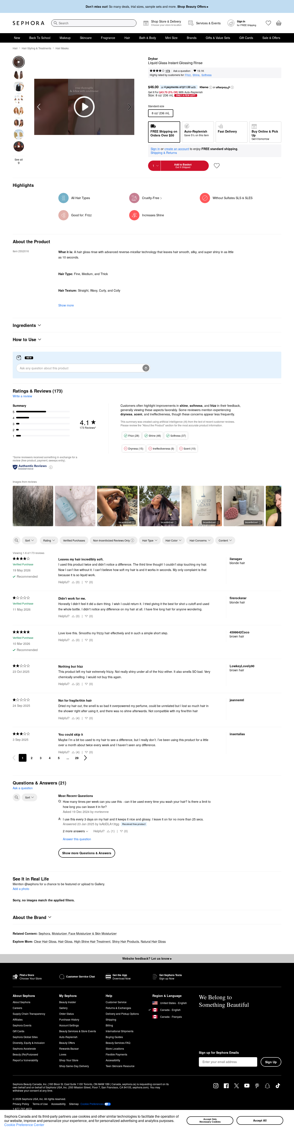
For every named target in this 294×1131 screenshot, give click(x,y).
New (17, 38)
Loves (62, 1054)
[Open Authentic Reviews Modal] (51, 467)
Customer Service (116, 1002)
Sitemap (74, 1104)
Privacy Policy (21, 1104)
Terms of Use (40, 1104)
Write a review (22, 396)
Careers (17, 1008)
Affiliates (18, 1019)
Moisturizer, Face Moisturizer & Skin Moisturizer (84, 933)
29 (77, 758)
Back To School (39, 38)
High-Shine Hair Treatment (92, 941)
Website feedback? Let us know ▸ (147, 958)
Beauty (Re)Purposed (25, 1054)
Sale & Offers (271, 38)
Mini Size (171, 38)
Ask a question (181, 71)
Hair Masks (62, 48)
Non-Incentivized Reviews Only (111, 540)
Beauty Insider (67, 1002)
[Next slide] (129, 107)
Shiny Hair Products (125, 941)
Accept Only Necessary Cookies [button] (210, 1120)
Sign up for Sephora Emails (219, 1053)
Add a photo (21, 889)
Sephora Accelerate (24, 1048)
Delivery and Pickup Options (122, 1013)
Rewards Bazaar (69, 1048)
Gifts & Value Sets (218, 38)
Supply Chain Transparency (29, 1013)
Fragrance (108, 38)
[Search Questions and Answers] (16, 797)
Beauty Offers (67, 1042)
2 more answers (74, 831)
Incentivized (125, 522)
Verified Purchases (74, 540)
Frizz (188, 75)
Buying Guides (114, 1037)
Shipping (111, 1019)
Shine (196, 75)
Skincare (86, 38)
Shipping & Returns (164, 152)
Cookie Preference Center (24, 1125)
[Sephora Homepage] (28, 23)
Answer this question (77, 839)
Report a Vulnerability (25, 1060)
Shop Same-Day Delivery (74, 1066)
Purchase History (69, 1019)
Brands (192, 38)
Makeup (65, 38)
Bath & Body (147, 38)
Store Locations (115, 1048)
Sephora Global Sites (25, 1037)
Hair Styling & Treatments (36, 48)
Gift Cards (246, 38)
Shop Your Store (68, 1060)
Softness (206, 75)
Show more (66, 305)
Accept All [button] (260, 1120)
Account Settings (69, 1025)
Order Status (66, 1013)
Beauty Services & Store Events (77, 1031)
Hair (127, 38)
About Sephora (21, 1002)
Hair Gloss (65, 941)
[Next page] (85, 758)
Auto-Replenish (68, 1037)
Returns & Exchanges (118, 1008)
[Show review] (33, 506)
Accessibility (113, 1060)
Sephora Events (22, 1025)
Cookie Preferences (92, 1104)
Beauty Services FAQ (118, 1042)
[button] (175, 1121)
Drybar (153, 59)
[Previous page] (14, 758)
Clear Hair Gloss (45, 941)
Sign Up (271, 1062)
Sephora (44, 933)
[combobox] (93, 23)
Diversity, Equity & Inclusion (29, 1042)
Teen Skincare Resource (120, 1066)
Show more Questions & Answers (86, 853)
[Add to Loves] (216, 165)
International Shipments (119, 1031)
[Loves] (268, 23)
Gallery (63, 1008)
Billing (109, 1025)
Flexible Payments (116, 1054)
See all (19, 161)
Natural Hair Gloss (153, 941)
